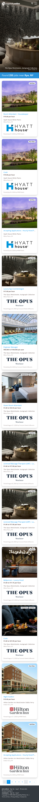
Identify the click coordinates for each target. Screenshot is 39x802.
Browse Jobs (23, 789)
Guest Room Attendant (13, 405)
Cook (5, 172)
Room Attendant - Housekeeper (16, 114)
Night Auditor (9, 697)
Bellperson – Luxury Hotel (14, 580)
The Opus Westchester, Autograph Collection (21, 68)
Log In (17, 789)
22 (30, 782)
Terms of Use (6, 797)
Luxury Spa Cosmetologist (14, 289)
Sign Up (12, 789)
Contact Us (23, 797)
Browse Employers (7, 791)
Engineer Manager (11, 347)
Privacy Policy (15, 797)
